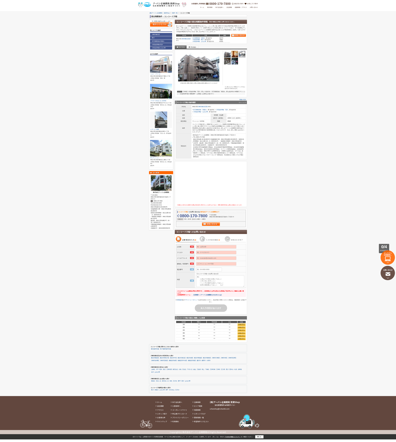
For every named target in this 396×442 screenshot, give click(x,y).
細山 (194, 369)
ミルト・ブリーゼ (155, 74)
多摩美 (240, 369)
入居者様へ (176, 406)
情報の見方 (242, 99)
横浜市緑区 (190, 358)
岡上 (203, 369)
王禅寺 (218, 369)
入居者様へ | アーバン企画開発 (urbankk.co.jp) (207, 295)
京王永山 (171, 390)
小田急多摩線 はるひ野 (159, 48)
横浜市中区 (173, 358)
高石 (164, 369)
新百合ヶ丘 (165, 381)
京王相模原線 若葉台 (158, 41)
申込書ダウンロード (179, 413)
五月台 (175, 381)
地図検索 (197, 410)
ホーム (202, 7)
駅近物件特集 (155, 349)
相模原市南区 (192, 360)
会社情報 (229, 7)
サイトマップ (162, 421)
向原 (235, 369)
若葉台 (203, 38)
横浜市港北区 (182, 358)
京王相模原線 (196, 38)
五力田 (223, 369)
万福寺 (199, 369)
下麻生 (207, 369)
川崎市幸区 (224, 358)
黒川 (190, 39)
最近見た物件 (238, 3)
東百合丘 (175, 369)
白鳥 (180, 369)
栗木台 (231, 369)
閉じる (259, 437)
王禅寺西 (169, 369)
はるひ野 (203, 41)
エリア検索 (198, 406)
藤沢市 (199, 360)
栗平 (179, 381)
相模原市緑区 (173, 360)
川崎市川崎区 (216, 358)
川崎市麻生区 (185, 39)
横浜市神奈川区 (164, 358)
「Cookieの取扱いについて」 (232, 437)
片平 (157, 369)
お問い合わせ (254, 7)
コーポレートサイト (179, 410)
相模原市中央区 (182, 360)
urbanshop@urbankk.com (220, 409)
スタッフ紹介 (162, 413)
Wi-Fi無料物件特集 (165, 349)
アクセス (160, 410)
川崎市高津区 (232, 358)
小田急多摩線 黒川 (157, 44)
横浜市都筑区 (207, 358)
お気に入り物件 (252, 3)
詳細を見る (241, 324)
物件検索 (209, 7)
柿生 (171, 381)
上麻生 (153, 369)
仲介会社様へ (219, 7)
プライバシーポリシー (191, 300)
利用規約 (179, 300)
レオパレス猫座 (154, 129)
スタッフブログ (200, 413)
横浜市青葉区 (198, 358)
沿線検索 (197, 402)
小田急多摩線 (196, 39)
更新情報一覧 (199, 417)
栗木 (160, 369)
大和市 (208, 360)
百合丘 (184, 369)
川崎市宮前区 (164, 360)
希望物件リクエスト (201, 421)
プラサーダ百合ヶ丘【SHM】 (158, 100)
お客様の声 (161, 417)
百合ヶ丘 (158, 381)
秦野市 (204, 360)
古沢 (152, 372)
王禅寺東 (212, 369)
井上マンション (154, 157)
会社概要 (160, 406)
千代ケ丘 (190, 369)
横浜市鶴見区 (155, 358)
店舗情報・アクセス (241, 7)
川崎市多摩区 (155, 360)
